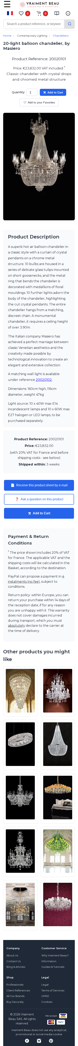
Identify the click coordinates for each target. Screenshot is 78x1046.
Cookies (46, 1001)
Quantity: (18, 92)
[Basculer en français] (10, 13)
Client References (18, 990)
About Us (12, 955)
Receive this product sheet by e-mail (39, 485)
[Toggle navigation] (7, 7)
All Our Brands (15, 996)
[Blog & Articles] (57, 13)
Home (7, 35)
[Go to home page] (39, 5)
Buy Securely (15, 1001)
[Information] (68, 13)
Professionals (14, 984)
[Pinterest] (51, 1041)
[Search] (69, 24)
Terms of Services (52, 990)
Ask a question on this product (39, 499)
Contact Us (13, 961)
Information (48, 961)
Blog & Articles (15, 966)
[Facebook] (27, 1041)
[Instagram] (39, 1041)
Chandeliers (60, 35)
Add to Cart (55, 92)
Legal (45, 984)
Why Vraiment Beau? (55, 955)
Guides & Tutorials (52, 966)
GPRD (45, 996)
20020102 (44, 380)
